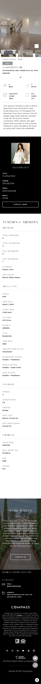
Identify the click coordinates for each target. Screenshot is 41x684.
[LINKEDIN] (18, 651)
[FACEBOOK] (7, 651)
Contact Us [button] (20, 557)
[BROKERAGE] (34, 651)
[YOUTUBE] (23, 651)
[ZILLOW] (29, 651)
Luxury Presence (32, 661)
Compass (19, 615)
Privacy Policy (28, 671)
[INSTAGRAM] (12, 651)
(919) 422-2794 (8, 183)
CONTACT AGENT (20, 204)
